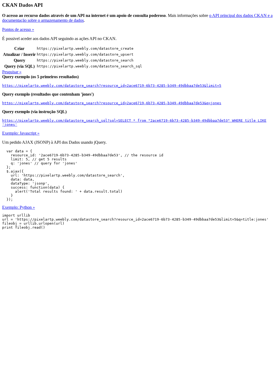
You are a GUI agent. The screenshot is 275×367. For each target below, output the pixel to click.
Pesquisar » (11, 72)
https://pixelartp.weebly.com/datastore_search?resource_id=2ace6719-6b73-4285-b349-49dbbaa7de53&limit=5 (111, 86)
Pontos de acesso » (18, 29)
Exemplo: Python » (18, 207)
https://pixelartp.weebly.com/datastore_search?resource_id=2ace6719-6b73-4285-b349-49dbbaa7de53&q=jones (111, 103)
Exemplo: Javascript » (20, 133)
